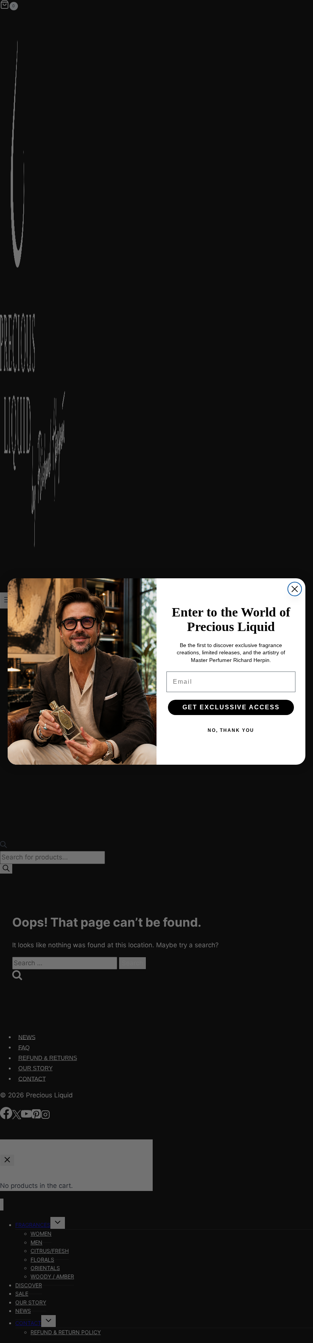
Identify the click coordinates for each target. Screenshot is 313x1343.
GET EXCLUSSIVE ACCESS (231, 707)
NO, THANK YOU (231, 730)
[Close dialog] (295, 589)
